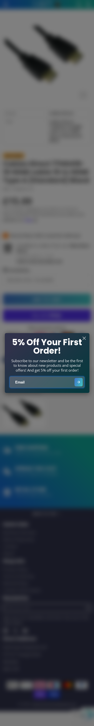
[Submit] (78, 382)
